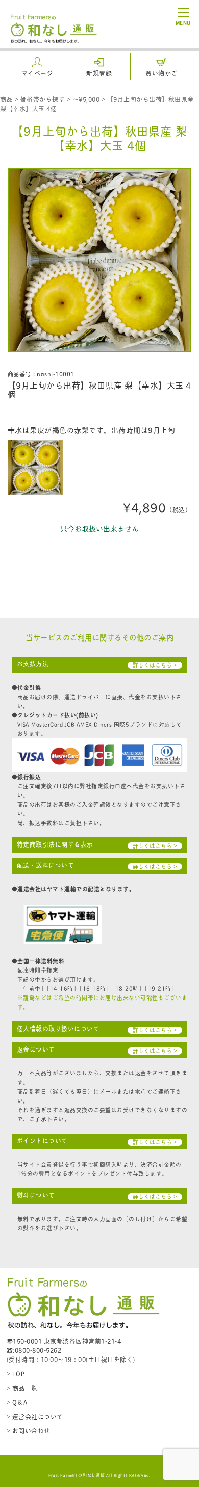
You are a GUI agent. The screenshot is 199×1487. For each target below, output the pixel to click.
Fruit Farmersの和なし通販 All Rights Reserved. (99, 1475)
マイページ (37, 73)
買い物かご (161, 73)
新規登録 (99, 73)
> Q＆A (17, 1402)
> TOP (16, 1373)
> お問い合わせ (29, 1430)
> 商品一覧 (22, 1388)
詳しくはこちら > (155, 665)
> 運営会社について (35, 1416)
